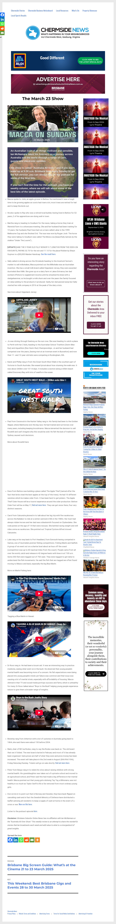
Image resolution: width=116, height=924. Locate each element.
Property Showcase (90, 10)
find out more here (39, 505)
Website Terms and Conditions (27, 913)
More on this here (25, 804)
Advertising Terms (44, 913)
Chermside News (12, 911)
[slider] (98, 247)
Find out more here (62, 762)
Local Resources (62, 10)
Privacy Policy (11, 913)
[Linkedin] (15, 839)
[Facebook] (10, 839)
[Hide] (1, 37)
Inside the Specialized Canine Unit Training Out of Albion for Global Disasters (93, 449)
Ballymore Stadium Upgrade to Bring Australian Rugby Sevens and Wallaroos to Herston (94, 552)
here (35, 811)
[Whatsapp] (21, 839)
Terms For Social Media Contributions (64, 913)
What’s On (75, 10)
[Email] (31, 839)
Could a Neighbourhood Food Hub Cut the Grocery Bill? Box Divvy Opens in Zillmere (93, 511)
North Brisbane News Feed (94, 388)
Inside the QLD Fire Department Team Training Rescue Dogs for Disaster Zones (93, 542)
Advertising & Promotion (85, 913)
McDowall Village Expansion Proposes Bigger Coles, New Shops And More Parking (94, 407)
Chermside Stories (18, 10)
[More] (37, 839)
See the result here (48, 254)
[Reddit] (26, 839)
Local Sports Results (18, 15)
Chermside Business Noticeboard (40, 10)
